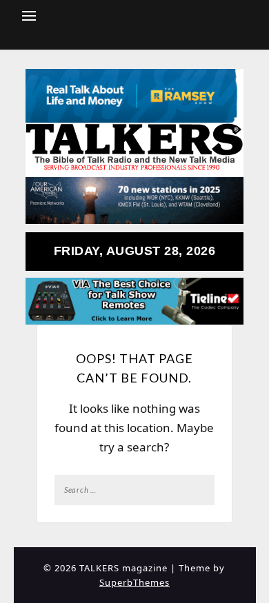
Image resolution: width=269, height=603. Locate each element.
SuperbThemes (134, 582)
